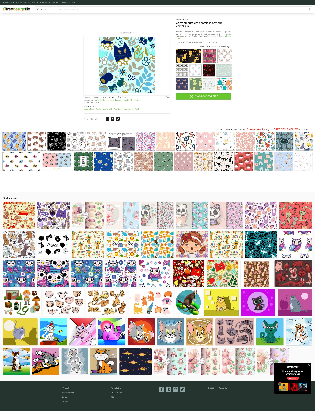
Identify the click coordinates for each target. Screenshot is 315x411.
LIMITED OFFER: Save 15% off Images (244, 129)
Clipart (72, 2)
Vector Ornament (132, 100)
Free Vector (7, 2)
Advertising (116, 388)
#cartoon (128, 109)
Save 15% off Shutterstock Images (215, 47)
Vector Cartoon (115, 100)
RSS (112, 397)
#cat (136, 109)
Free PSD (55, 2)
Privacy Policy (68, 393)
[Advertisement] (127, 24)
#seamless (89, 109)
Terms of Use (116, 393)
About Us (66, 388)
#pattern (118, 109)
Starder (111, 97)
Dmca (64, 397)
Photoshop (32, 2)
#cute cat (107, 109)
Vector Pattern (100, 100)
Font (64, 2)
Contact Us (67, 402)
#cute (98, 109)
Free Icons (44, 2)
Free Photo (20, 2)
